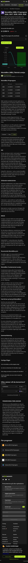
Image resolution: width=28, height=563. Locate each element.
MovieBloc (6, 8)
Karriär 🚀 (4, 528)
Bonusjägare (14, 4)
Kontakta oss (5, 541)
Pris (2, 8)
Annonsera (4, 537)
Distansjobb (5, 539)
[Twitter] (3, 480)
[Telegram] (9, 480)
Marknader (21, 4)
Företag (15, 539)
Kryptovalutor (16, 526)
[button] (13, 364)
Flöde (2, 4)
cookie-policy (6, 553)
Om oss (4, 526)
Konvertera (15, 528)
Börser (14, 530)
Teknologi (15, 543)
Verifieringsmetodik (6, 543)
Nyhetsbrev (7, 4)
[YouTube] (6, 480)
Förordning (15, 537)
